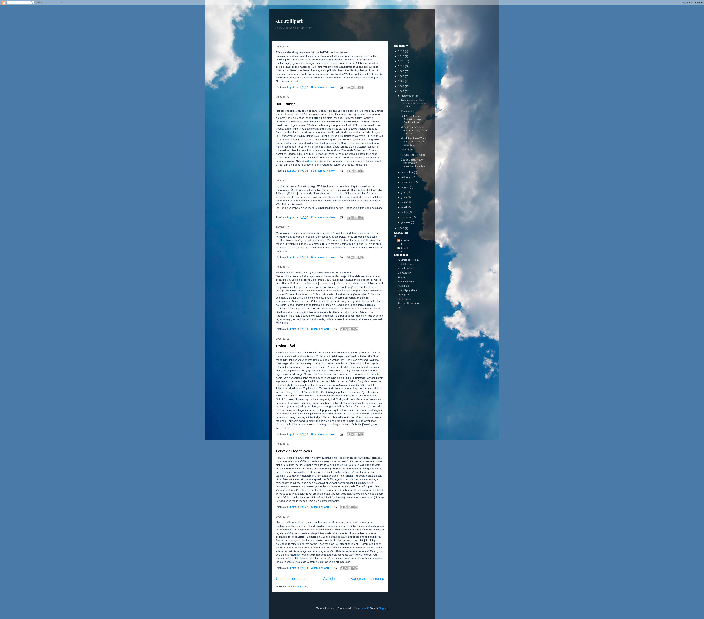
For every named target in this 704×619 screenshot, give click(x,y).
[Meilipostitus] (341, 87)
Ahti (399, 307)
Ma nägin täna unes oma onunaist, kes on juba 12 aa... (414, 130)
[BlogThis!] (352, 87)
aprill (404, 207)
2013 (401, 56)
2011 (401, 61)
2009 (401, 71)
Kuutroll (405, 242)
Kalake (401, 277)
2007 (401, 81)
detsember (408, 95)
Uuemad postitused (291, 579)
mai (403, 202)
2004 (401, 228)
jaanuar (406, 222)
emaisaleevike (405, 281)
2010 (401, 66)
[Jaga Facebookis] (359, 87)
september (408, 182)
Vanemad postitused (367, 579)
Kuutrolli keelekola (408, 259)
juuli (404, 192)
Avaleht (329, 579)
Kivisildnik (403, 285)
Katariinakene (405, 268)
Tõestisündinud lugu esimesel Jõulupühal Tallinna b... (414, 103)
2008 (401, 76)
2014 (401, 51)
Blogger (383, 608)
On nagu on (404, 272)
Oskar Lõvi (285, 346)
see (298, 554)
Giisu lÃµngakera (407, 290)
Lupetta (404, 250)
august (405, 187)
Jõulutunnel (286, 104)
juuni (404, 197)
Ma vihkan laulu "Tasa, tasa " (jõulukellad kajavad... (414, 141)
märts (405, 212)
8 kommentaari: (320, 328)
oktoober (406, 177)
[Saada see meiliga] (348, 87)
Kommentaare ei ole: (323, 87)
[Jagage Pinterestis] (362, 87)
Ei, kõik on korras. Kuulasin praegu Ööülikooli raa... (411, 119)
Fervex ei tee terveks (294, 451)
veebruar (406, 217)
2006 (401, 86)
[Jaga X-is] (355, 87)
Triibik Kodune (405, 263)
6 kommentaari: (320, 506)
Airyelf (364, 608)
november (407, 172)
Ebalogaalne (404, 298)
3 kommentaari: (320, 567)
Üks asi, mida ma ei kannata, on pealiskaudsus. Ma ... (414, 162)
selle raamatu (372, 374)
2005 (401, 91)
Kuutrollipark (289, 20)
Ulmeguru (403, 294)
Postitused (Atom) (297, 586)
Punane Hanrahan (408, 303)
